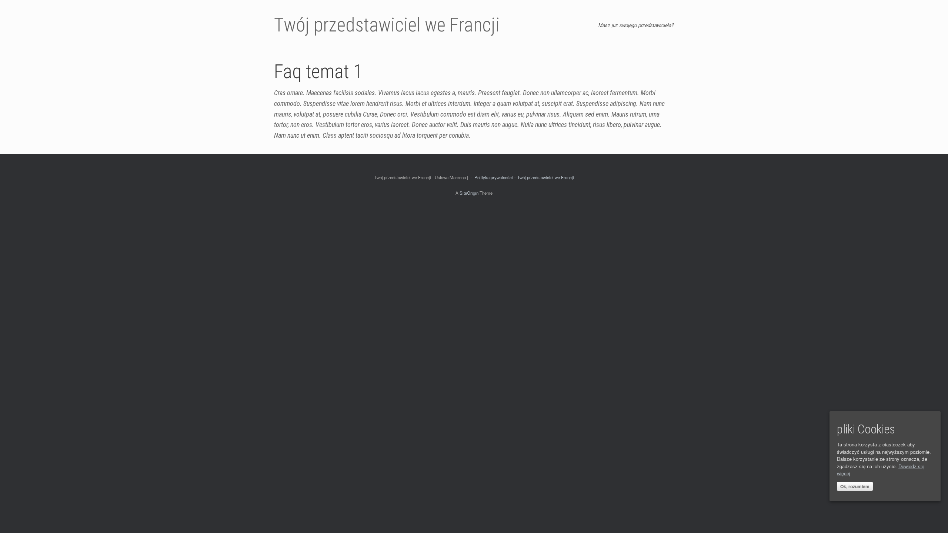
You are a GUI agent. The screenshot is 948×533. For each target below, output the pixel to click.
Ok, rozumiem (854, 486)
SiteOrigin (469, 193)
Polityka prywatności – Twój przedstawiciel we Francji (524, 177)
